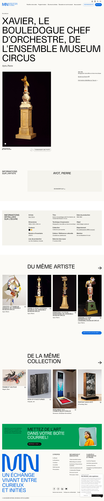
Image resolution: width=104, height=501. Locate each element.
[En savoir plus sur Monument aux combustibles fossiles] (64, 388)
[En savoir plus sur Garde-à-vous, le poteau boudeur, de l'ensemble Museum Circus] (39, 291)
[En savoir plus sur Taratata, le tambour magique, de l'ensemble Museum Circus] (14, 290)
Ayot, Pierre (32, 217)
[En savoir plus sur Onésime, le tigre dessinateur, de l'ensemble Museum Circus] (90, 296)
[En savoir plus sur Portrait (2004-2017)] (90, 385)
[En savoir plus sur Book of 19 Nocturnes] (39, 383)
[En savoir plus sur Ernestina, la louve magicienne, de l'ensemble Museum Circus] (64, 293)
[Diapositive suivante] (100, 268)
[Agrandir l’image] (31, 149)
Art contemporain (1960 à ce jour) (86, 229)
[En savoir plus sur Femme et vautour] (14, 377)
